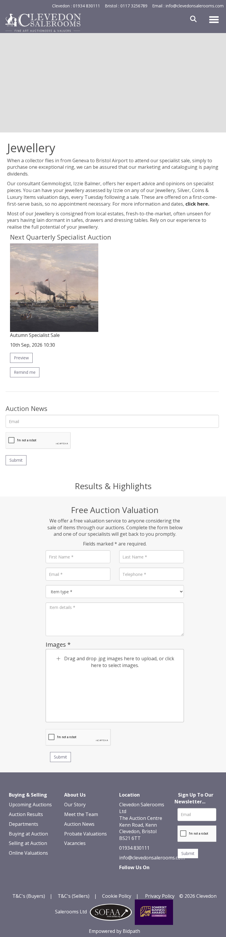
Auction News (79, 824)
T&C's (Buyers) (29, 896)
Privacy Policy (160, 896)
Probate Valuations (85, 833)
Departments (23, 824)
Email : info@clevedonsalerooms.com (188, 6)
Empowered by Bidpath (114, 931)
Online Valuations (28, 853)
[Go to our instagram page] (124, 885)
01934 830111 (134, 848)
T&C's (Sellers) (73, 896)
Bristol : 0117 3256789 (126, 6)
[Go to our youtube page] (149, 877)
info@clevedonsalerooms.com (152, 857)
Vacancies (75, 843)
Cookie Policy (116, 896)
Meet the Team (81, 814)
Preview (21, 358)
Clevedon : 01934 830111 (76, 6)
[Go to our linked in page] (137, 877)
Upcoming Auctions (30, 804)
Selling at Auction (28, 843)
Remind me (25, 372)
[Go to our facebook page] (124, 877)
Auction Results (26, 814)
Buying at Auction (28, 833)
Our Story (75, 804)
